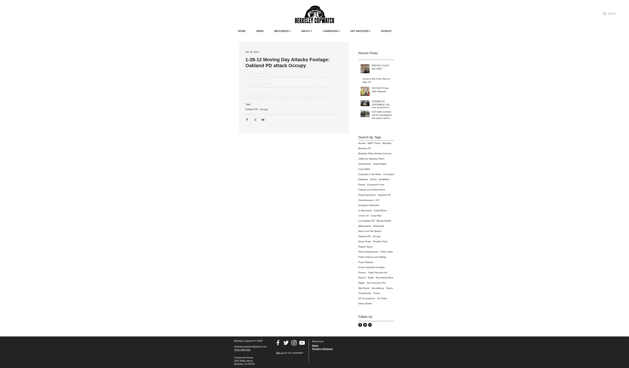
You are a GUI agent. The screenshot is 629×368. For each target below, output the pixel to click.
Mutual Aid (378, 226)
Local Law (363, 215)
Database (363, 179)
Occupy (264, 109)
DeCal (373, 179)
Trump (376, 293)
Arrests (362, 143)
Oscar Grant (364, 241)
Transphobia (364, 293)
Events (361, 184)
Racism (362, 277)
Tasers (389, 288)
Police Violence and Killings (372, 257)
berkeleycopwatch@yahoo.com (250, 346)
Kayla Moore (380, 210)
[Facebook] (278, 342)
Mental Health (384, 220)
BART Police (374, 143)
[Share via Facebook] (246, 119)
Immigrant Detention (368, 205)
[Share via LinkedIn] (263, 119)
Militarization (364, 226)
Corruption (388, 174)
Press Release (365, 262)
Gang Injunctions (367, 195)
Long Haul (376, 215)
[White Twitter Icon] (286, 342)
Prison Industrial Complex (371, 267)
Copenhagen (379, 163)
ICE (377, 200)
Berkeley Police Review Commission (376, 153)
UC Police (382, 298)
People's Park (380, 241)
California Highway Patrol (371, 158)
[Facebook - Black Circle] (360, 325)
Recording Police (384, 277)
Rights (361, 283)
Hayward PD (384, 195)
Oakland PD (251, 109)
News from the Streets (369, 231)
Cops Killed (364, 169)
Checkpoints (364, 163)
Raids (371, 277)
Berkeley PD (364, 148)
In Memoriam (365, 210)
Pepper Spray (365, 246)
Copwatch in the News (369, 174)
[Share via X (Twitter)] (255, 119)
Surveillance (378, 288)
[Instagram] (370, 325)
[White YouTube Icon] (302, 342)
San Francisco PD (376, 283)
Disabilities (384, 179)
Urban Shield (365, 303)
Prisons (362, 272)
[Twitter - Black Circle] (365, 325)
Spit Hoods (364, 288)
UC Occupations (366, 298)
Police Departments (368, 251)
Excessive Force (375, 184)
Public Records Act (377, 272)
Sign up (280, 352)
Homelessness (365, 200)
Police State (387, 251)
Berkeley (386, 143)
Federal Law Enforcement (371, 189)
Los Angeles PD (366, 220)
